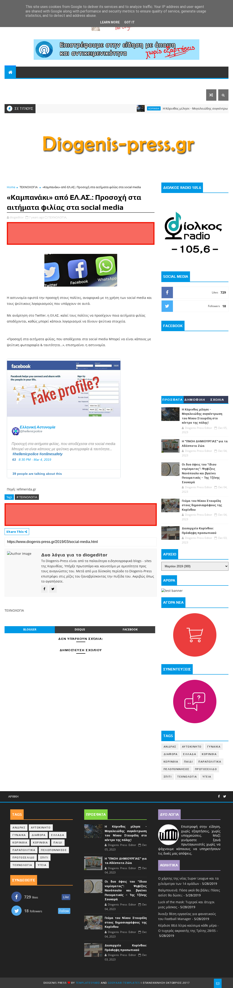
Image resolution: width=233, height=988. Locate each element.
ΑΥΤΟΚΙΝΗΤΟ (192, 746)
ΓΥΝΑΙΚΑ (214, 746)
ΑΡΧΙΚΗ (13, 796)
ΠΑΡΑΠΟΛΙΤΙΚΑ (91, 83)
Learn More (110, 22)
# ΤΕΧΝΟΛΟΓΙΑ (27, 497)
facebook (130, 629)
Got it (129, 22)
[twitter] (224, 796)
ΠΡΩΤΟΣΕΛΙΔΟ (206, 769)
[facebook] (219, 796)
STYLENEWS (137, 83)
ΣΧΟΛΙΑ (217, 399)
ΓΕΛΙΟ (162, 83)
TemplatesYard (88, 982)
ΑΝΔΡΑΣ (170, 746)
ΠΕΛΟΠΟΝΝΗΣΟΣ (35, 83)
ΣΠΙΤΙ (168, 776)
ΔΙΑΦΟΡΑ (171, 754)
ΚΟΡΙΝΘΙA (171, 761)
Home (11, 187)
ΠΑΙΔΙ (188, 761)
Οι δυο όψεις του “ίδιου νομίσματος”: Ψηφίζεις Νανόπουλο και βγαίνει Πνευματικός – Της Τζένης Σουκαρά (201, 473)
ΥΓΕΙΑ (207, 776)
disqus (80, 629)
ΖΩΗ (113, 83)
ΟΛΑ (10, 83)
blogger (29, 629)
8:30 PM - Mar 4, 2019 (35, 459)
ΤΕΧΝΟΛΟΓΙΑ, (57, 217)
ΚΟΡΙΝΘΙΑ (64, 83)
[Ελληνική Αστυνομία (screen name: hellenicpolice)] (16, 429)
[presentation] (64, 387)
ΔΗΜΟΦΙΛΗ (194, 399)
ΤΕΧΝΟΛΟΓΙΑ (29, 187)
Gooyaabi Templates (124, 982)
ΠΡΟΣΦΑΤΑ (172, 399)
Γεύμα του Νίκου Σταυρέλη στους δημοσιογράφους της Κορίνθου (202, 505)
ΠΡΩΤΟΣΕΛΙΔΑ (20, 95)
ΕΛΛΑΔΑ (180, 83)
